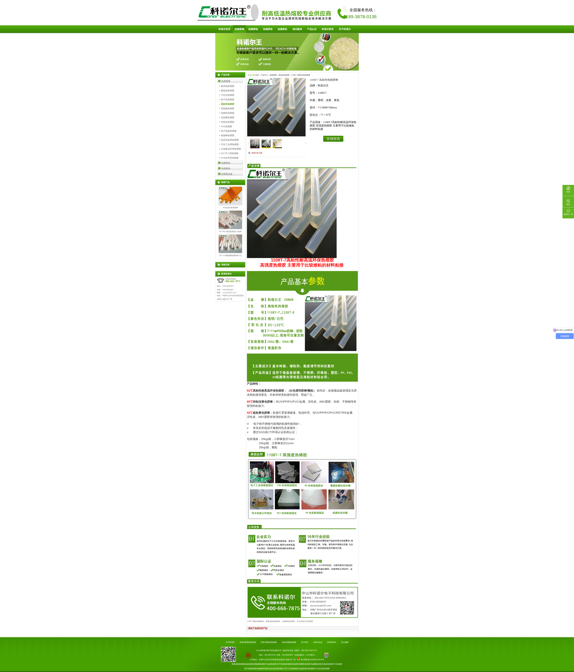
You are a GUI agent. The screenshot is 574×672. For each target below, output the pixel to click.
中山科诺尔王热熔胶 (305, 621)
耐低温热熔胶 (227, 90)
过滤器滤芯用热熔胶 (231, 149)
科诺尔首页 (224, 29)
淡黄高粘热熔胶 (288, 621)
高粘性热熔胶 (227, 104)
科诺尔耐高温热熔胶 (248, 642)
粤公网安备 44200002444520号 (312, 660)
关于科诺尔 (345, 29)
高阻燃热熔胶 (227, 108)
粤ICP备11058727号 (309, 650)
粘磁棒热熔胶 (227, 135)
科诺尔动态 (317, 642)
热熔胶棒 (239, 29)
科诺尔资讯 (328, 29)
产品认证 (312, 29)
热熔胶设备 (227, 174)
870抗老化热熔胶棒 (230, 208)
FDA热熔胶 (226, 126)
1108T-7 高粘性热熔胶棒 (300, 75)
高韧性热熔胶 (227, 113)
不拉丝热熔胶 (227, 95)
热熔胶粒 (253, 29)
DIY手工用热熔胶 (229, 153)
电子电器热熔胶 (229, 131)
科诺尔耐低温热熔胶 (269, 642)
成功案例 (297, 29)
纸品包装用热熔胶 (230, 140)
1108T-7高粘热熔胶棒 (255, 621)
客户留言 (304, 642)
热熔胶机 (282, 29)
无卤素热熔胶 (227, 117)
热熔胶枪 (268, 29)
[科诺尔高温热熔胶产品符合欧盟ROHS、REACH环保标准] (287, 70)
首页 (257, 75)
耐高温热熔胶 (227, 86)
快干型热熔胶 (227, 99)
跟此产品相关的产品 (257, 628)
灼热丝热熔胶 (227, 122)
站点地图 (344, 642)
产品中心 (264, 75)
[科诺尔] (265, 21)
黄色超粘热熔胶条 (273, 621)
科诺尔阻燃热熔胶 (289, 642)
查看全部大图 (256, 153)
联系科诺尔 (331, 642)
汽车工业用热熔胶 (230, 144)
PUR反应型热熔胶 (230, 158)
